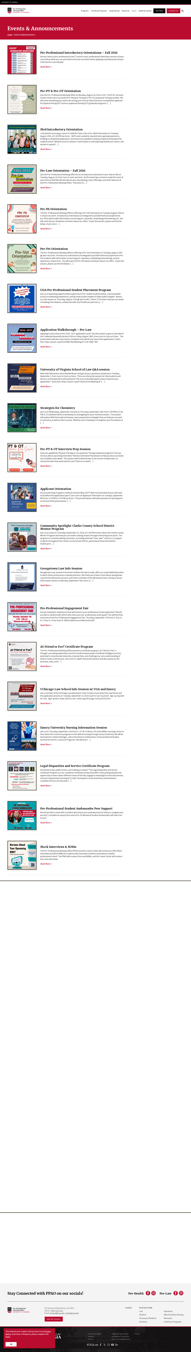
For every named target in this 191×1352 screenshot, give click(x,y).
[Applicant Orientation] (22, 497)
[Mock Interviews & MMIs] (22, 855)
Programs (85, 11)
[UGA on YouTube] (113, 1344)
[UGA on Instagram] (109, 1344)
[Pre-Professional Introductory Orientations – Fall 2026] (22, 59)
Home (9, 35)
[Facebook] (148, 1294)
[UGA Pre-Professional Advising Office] (18, 11)
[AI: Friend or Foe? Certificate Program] (22, 656)
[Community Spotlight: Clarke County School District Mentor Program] (22, 537)
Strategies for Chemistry (58, 408)
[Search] (182, 11)
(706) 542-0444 (57, 1311)
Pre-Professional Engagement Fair (64, 608)
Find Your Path (145, 1308)
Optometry (168, 1311)
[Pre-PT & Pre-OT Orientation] (22, 99)
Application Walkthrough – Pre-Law (66, 329)
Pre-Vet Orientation (54, 249)
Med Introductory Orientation (61, 129)
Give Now (159, 11)
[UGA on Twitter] (105, 1344)
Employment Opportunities (120, 1334)
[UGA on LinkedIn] (116, 1344)
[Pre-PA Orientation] (22, 218)
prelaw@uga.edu (72, 1313)
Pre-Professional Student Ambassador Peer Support (76, 808)
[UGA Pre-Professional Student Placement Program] (22, 298)
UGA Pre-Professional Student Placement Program (75, 290)
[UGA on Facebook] (101, 1344)
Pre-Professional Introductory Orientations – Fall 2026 (78, 52)
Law (141, 1311)
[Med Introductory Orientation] (22, 139)
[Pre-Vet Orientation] (22, 258)
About (134, 11)
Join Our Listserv (54, 1319)
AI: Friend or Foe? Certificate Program (66, 646)
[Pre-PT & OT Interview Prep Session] (22, 457)
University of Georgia (10, 2)
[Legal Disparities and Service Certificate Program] (22, 775)
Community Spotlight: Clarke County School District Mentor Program (77, 527)
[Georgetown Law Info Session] (22, 576)
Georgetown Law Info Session (61, 568)
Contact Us (173, 11)
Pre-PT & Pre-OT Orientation (60, 91)
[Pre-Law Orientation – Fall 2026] (22, 179)
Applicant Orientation (55, 489)
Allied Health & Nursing (174, 1315)
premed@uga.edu (57, 1313)
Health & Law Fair (145, 11)
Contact (128, 1308)
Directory (91, 1336)
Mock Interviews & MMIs (58, 847)
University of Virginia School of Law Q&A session (75, 369)
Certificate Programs (99, 11)
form (8, 1337)
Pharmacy (168, 1318)
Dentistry (143, 1322)
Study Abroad (114, 11)
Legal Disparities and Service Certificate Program (75, 766)
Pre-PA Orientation (53, 209)
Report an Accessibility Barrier (121, 1339)
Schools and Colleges (94, 1334)
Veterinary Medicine (147, 1318)
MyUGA (90, 1339)
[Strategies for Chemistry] (22, 417)
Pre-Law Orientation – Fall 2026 (63, 170)
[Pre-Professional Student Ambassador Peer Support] (22, 815)
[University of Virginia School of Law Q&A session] (22, 378)
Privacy (137, 1334)
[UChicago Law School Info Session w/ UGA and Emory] (22, 696)
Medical (142, 1315)
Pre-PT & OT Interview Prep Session (65, 449)
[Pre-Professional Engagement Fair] (22, 616)
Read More (45, 67)
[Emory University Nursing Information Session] (22, 736)
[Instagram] (153, 1294)
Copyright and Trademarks (120, 1336)
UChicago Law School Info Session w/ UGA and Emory (78, 689)
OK (11, 1344)
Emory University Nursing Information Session (73, 727)
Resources (125, 11)
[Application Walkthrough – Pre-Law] (22, 338)
